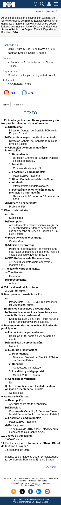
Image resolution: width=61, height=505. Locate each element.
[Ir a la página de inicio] (9, 6)
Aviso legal (53, 478)
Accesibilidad (20, 481)
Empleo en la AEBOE (30, 485)
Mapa (42, 478)
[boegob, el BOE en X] (22, 493)
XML (31, 92)
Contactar (7, 478)
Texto (6, 105)
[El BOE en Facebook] (30, 493)
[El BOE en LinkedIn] (38, 493)
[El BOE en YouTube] (47, 493)
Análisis (18, 105)
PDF (13, 92)
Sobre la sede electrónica (25, 478)
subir (53, 467)
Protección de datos (38, 481)
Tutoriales (45, 483)
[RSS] (13, 493)
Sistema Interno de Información (24, 483)
